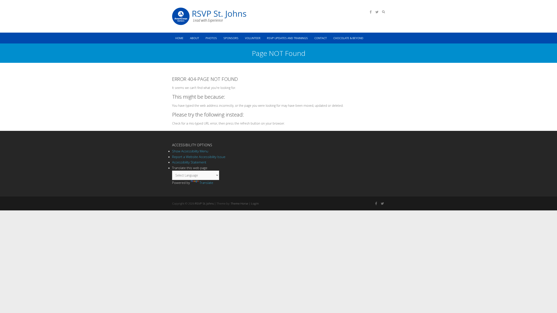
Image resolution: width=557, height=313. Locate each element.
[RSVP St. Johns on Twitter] (376, 12)
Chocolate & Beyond (348, 38)
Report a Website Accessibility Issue (198, 157)
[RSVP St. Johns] (209, 16)
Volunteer (252, 38)
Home (179, 38)
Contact (320, 38)
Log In (255, 203)
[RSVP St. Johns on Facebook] (370, 12)
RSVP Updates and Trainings (287, 38)
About (194, 38)
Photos (211, 38)
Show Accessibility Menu (190, 151)
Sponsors (230, 38)
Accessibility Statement (189, 162)
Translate (206, 182)
